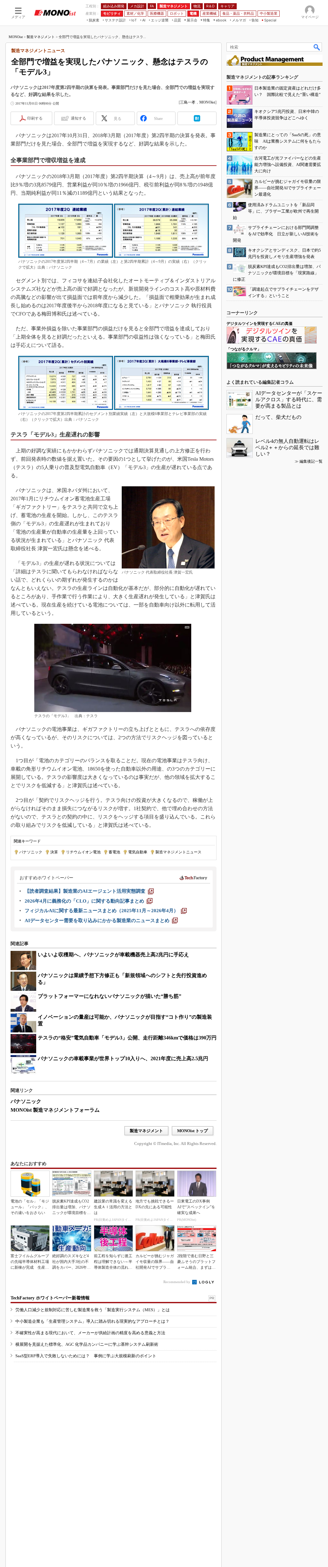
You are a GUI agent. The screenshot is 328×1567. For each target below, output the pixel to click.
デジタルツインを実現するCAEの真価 (259, 323)
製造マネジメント (41, 37)
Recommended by (177, 1282)
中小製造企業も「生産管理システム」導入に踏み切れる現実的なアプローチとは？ (92, 1321)
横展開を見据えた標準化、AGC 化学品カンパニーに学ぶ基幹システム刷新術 (86, 1344)
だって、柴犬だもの (278, 417)
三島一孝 (187, 102)
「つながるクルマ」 (243, 349)
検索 (317, 47)
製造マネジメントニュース (178, 852)
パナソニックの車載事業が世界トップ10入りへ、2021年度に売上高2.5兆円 (123, 1058)
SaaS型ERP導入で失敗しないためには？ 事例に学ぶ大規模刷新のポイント (85, 1355)
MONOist (16, 37)
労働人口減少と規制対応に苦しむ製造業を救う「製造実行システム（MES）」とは (92, 1309)
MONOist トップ (192, 1130)
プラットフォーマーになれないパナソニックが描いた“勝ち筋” (109, 996)
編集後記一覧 (311, 461)
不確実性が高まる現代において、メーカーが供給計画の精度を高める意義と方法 (90, 1332)
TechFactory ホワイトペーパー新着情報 (50, 1298)
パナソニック (30, 852)
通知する (78, 118)
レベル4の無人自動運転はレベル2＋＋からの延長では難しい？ (287, 447)
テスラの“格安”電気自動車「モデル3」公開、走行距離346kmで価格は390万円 (127, 1037)
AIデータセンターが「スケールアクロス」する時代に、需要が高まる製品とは (288, 399)
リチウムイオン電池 (83, 852)
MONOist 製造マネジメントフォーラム (55, 1110)
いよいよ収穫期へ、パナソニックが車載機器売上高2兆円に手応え (113, 954)
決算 (54, 852)
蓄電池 (114, 852)
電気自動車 (137, 852)
